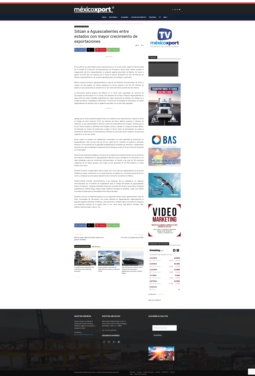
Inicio (75, 24)
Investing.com (160, 294)
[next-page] (78, 277)
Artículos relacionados (82, 246)
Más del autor (96, 246)
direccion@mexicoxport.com (83, 334)
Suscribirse (158, 335)
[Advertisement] (109, 61)
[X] (177, 10)
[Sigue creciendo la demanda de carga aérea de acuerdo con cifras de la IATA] (109, 258)
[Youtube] (179, 10)
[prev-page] (75, 277)
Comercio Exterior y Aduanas (87, 24)
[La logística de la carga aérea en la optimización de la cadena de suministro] (85, 258)
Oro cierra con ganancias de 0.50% (132, 237)
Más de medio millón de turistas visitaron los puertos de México (89, 239)
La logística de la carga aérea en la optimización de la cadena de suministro (84, 269)
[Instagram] (175, 10)
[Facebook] (173, 10)
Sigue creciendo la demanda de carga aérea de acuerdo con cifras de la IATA (109, 269)
